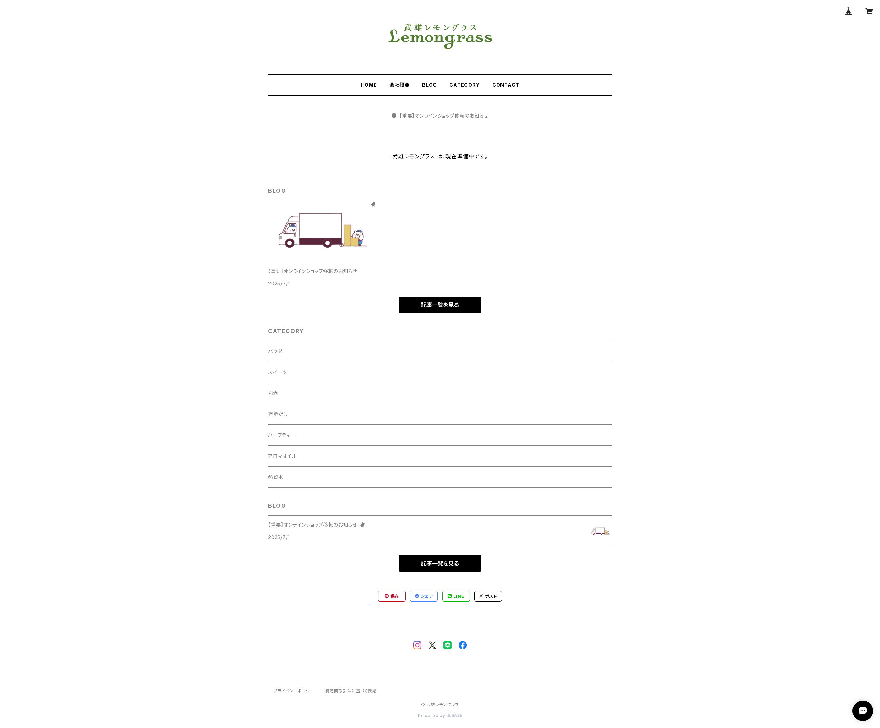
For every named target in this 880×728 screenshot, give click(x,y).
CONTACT (505, 85)
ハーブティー (282, 435)
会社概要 (399, 85)
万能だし (278, 414)
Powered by (432, 715)
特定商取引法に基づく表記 (351, 690)
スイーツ (277, 372)
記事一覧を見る (440, 304)
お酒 (273, 393)
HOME (369, 85)
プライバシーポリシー (294, 690)
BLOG (429, 85)
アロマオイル (282, 456)
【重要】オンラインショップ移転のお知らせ (443, 116)
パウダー (277, 351)
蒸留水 (275, 477)
